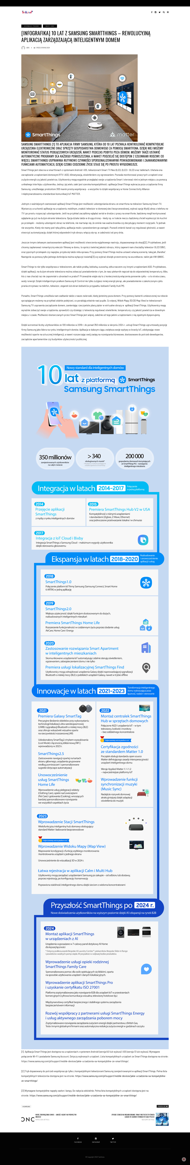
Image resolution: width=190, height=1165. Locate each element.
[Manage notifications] (184, 1159)
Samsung (27, 1106)
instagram (96, 1142)
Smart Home (49, 26)
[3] (93, 256)
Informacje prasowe (31, 26)
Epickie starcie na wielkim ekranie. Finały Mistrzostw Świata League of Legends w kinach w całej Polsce (133, 1117)
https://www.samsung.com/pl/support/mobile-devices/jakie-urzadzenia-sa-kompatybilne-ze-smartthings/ (83, 1095)
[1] (22, 1051)
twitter (113, 1142)
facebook (78, 1142)
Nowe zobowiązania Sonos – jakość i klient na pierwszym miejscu (56, 1117)
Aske (28, 48)
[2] (145, 242)
